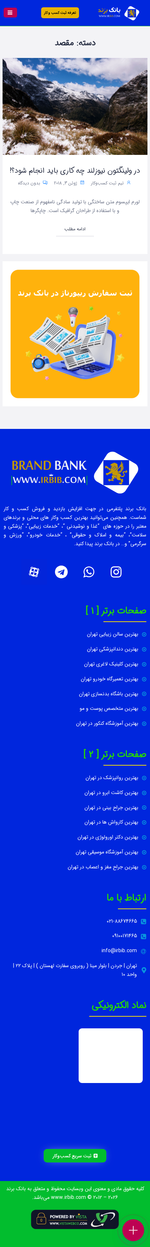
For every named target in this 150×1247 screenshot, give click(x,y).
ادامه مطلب (75, 229)
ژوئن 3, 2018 (66, 183)
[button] (10, 12)
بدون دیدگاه (30, 183)
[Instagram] (116, 572)
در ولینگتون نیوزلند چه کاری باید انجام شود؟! (75, 170)
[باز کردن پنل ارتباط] (133, 1230)
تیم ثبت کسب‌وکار (107, 183)
